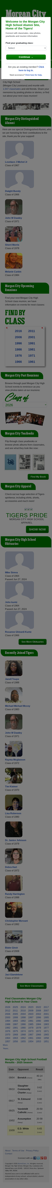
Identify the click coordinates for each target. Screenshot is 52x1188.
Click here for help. (33, 75)
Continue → (26, 57)
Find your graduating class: (19, 43)
